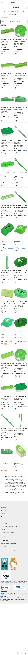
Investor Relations (5, 520)
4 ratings (25, 150)
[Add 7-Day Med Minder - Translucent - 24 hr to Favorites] (2, 409)
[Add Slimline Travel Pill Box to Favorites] (2, 311)
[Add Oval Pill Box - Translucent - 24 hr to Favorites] (15, 344)
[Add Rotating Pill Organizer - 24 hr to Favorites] (15, 376)
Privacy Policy (4, 523)
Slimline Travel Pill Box (6, 303)
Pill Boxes (13, 11)
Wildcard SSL (4, 591)
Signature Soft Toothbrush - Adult (20, 175)
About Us (3, 507)
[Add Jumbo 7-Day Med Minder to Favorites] (2, 376)
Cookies (3, 530)
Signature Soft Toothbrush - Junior (20, 208)
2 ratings (11, 374)
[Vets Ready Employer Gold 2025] (13, 564)
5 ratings (11, 279)
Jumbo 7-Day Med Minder (6, 365)
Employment (4, 517)
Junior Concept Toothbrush (7, 430)
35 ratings (3, 51)
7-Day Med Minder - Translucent (5, 76)
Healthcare (6, 11)
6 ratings (11, 150)
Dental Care (21, 11)
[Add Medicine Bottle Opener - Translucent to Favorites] (15, 250)
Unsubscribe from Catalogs (8, 533)
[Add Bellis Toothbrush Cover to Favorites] (2, 250)
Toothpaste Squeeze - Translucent (6, 175)
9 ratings (11, 248)
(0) (26, 3)
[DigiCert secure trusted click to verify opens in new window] (6, 587)
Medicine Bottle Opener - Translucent (20, 240)
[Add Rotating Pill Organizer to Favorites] (15, 54)
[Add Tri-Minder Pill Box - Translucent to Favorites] (2, 153)
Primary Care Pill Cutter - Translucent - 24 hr (6, 462)
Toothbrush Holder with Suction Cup (19, 462)
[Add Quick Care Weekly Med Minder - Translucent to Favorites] (2, 54)
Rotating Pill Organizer (19, 41)
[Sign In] (22, 2)
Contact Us (3, 513)
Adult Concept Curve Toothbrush (18, 143)
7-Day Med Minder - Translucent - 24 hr (5, 399)
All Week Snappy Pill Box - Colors (6, 208)
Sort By (12, 21)
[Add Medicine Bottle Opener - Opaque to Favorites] (2, 344)
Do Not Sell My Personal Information (10, 527)
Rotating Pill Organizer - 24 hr (20, 366)
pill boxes (21, 479)
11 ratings (16, 85)
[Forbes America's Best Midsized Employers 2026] (5, 576)
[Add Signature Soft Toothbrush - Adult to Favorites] (15, 185)
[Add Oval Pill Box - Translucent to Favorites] (15, 282)
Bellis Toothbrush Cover (6, 240)
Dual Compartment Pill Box (20, 303)
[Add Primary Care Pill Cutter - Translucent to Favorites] (15, 120)
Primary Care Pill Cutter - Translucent (20, 110)
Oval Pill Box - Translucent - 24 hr (20, 333)
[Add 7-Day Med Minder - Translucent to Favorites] (2, 88)
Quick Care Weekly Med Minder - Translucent (6, 42)
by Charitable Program (9, 550)
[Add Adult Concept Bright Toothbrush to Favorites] (15, 440)
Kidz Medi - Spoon (5, 272)
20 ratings (3, 118)
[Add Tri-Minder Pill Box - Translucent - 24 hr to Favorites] (15, 409)
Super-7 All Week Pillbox (6, 109)
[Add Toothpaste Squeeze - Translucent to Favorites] (2, 185)
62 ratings (16, 51)
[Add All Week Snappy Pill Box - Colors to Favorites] (2, 218)
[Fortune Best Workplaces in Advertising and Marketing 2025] (4, 564)
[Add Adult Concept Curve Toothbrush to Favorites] (15, 153)
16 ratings (24, 118)
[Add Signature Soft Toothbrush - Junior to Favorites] (15, 218)
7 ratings (25, 341)
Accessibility (4, 510)
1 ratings (24, 183)
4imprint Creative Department (8, 543)
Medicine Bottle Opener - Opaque (6, 333)
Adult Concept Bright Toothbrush (19, 431)
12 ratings (24, 374)
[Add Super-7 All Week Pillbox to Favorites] (2, 120)
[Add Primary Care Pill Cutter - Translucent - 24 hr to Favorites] (2, 470)
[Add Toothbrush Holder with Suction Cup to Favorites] (15, 470)
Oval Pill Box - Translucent (20, 272)
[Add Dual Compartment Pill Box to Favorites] (15, 311)
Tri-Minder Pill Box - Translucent (5, 143)
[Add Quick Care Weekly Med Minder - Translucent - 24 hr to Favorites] (15, 88)
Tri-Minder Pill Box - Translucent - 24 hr (18, 399)
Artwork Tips (4, 547)
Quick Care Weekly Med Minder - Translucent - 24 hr (20, 76)
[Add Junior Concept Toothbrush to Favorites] (2, 440)
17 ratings (3, 85)
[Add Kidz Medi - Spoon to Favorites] (2, 282)
